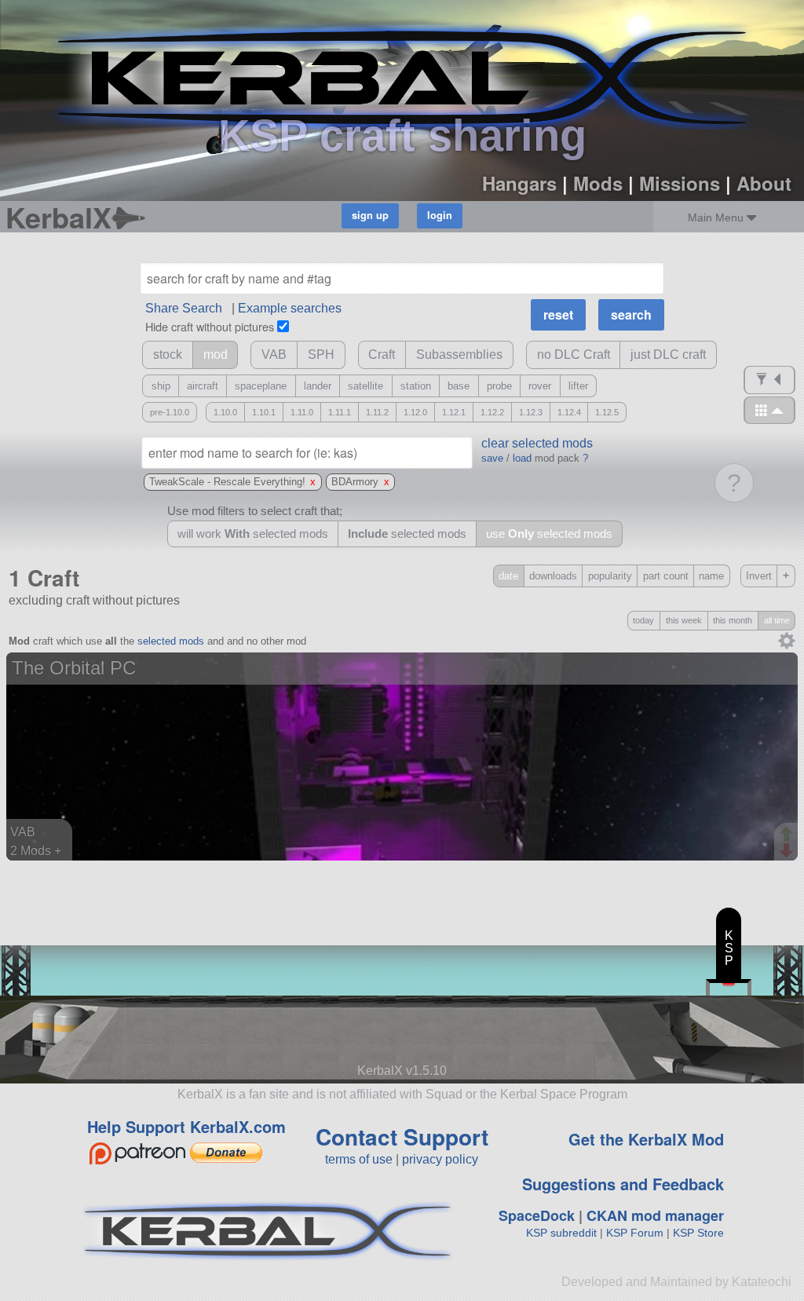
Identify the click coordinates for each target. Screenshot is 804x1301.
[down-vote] (788, 851)
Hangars (519, 183)
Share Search (183, 308)
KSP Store (698, 1232)
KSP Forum (634, 1232)
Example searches (290, 308)
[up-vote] (788, 835)
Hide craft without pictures (209, 326)
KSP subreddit (561, 1232)
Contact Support (402, 1136)
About (763, 183)
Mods (598, 183)
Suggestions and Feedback (623, 1183)
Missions (679, 183)
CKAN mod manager (655, 1215)
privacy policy (440, 1159)
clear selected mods (537, 443)
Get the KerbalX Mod (646, 1138)
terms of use (359, 1159)
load (522, 458)
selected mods (170, 641)
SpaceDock (537, 1215)
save (492, 458)
